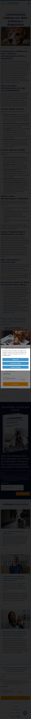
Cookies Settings (15, 367)
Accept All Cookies (15, 363)
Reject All (15, 359)
